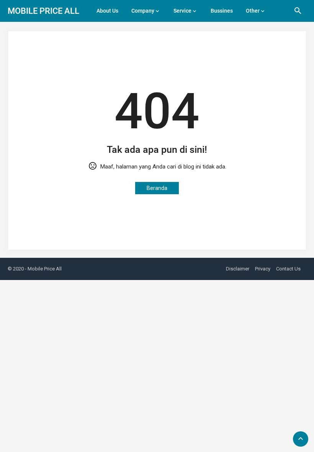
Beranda (157, 188)
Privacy (262, 269)
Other (253, 11)
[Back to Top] (300, 439)
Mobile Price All (43, 11)
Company (142, 11)
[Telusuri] (298, 13)
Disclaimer (237, 269)
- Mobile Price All (43, 269)
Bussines (222, 11)
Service (182, 11)
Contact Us (288, 269)
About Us (107, 11)
